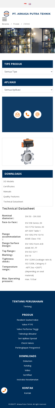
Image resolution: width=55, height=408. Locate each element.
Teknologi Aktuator (27, 333)
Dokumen (27, 361)
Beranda (5, 24)
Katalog (27, 365)
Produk (16, 24)
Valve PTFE (27, 324)
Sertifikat (27, 374)
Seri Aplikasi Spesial (27, 338)
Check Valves (27, 343)
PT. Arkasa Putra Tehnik (23, 404)
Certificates (9, 186)
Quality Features (11, 196)
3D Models (8, 181)
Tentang (27, 306)
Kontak (27, 393)
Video (27, 370)
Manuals (7, 191)
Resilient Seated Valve (27, 319)
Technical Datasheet (13, 201)
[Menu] (4, 19)
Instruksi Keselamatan (27, 379)
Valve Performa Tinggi (27, 329)
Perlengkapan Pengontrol (27, 347)
